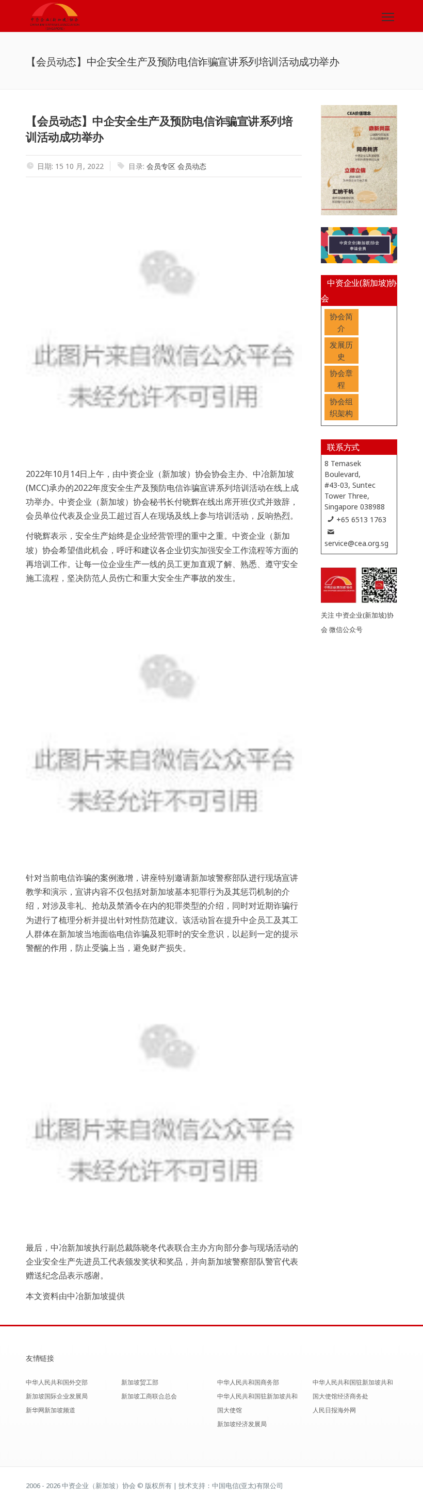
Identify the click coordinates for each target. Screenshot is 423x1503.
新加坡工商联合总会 (149, 1396)
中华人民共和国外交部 (57, 1382)
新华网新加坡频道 (50, 1410)
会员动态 (191, 166)
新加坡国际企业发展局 (57, 1396)
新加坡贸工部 (139, 1382)
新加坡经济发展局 (242, 1424)
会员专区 (161, 166)
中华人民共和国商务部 (248, 1382)
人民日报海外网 (334, 1410)
